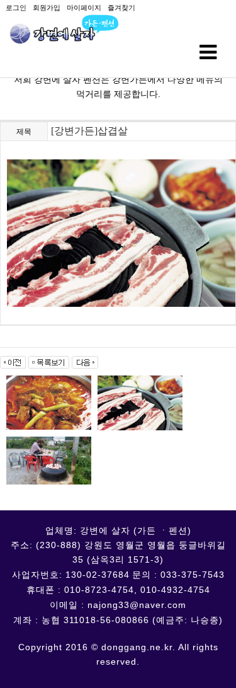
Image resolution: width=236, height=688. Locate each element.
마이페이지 (84, 7)
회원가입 (46, 7)
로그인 (16, 7)
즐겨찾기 (121, 7)
